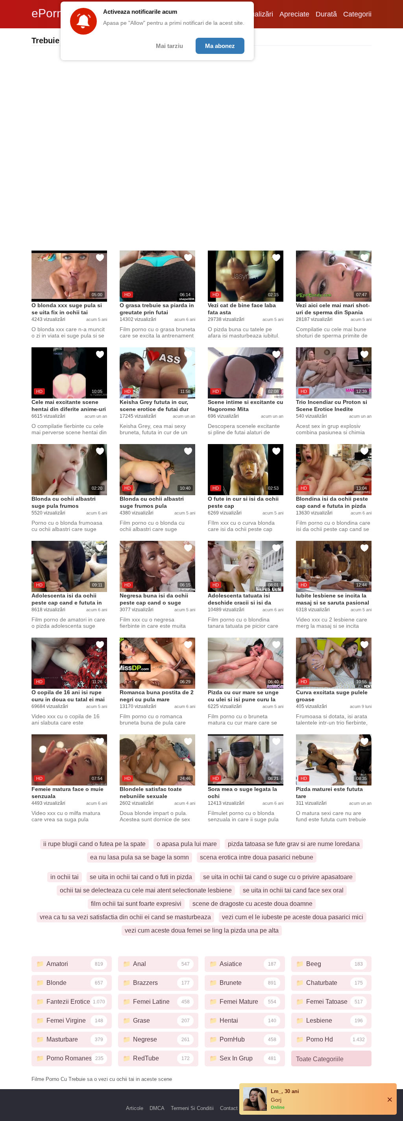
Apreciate (294, 14)
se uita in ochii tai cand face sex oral (293, 890)
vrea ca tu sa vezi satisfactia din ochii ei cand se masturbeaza (125, 917)
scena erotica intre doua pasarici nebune (256, 857)
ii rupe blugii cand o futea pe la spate (94, 844)
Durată (326, 14)
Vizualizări (257, 14)
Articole (134, 1108)
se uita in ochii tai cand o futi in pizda (141, 877)
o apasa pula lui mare (187, 844)
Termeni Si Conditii (192, 1108)
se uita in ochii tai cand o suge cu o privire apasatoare (278, 877)
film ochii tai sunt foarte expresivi (136, 903)
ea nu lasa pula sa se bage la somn (139, 857)
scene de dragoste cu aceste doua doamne (252, 903)
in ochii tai (64, 877)
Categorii (357, 14)
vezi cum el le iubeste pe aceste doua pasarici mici (292, 917)
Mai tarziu (169, 45)
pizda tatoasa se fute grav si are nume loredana (294, 844)
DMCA (157, 1108)
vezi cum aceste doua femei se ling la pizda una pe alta (202, 930)
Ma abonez (220, 45)
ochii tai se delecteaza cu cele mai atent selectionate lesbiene (146, 890)
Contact (229, 1108)
